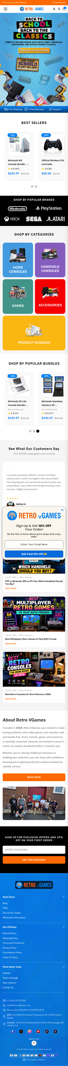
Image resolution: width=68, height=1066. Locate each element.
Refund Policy (9, 933)
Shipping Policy (10, 938)
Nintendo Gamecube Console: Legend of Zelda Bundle (53, 403)
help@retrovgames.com (19, 1005)
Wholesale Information (14, 917)
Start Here (9, 896)
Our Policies (9, 927)
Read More (34, 777)
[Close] (62, 510)
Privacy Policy (9, 947)
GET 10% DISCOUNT (34, 859)
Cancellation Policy (12, 952)
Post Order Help (12, 966)
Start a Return (9, 982)
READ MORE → (11, 588)
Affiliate (7, 973)
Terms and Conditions (13, 942)
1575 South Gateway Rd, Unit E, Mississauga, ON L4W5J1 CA (35, 1024)
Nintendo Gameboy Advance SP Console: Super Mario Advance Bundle (18, 403)
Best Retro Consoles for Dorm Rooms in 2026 (28, 694)
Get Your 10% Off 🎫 (34, 554)
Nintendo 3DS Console (49, 162)
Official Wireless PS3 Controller (19, 162)
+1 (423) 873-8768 (16, 1000)
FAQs (5, 907)
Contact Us (8, 987)
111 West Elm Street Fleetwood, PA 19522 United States (34, 1016)
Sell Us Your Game (12, 912)
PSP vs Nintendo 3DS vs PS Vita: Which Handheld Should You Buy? (34, 582)
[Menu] (5, 9)
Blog (5, 903)
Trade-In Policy (10, 957)
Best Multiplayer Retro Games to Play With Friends (30, 639)
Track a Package (10, 977)
